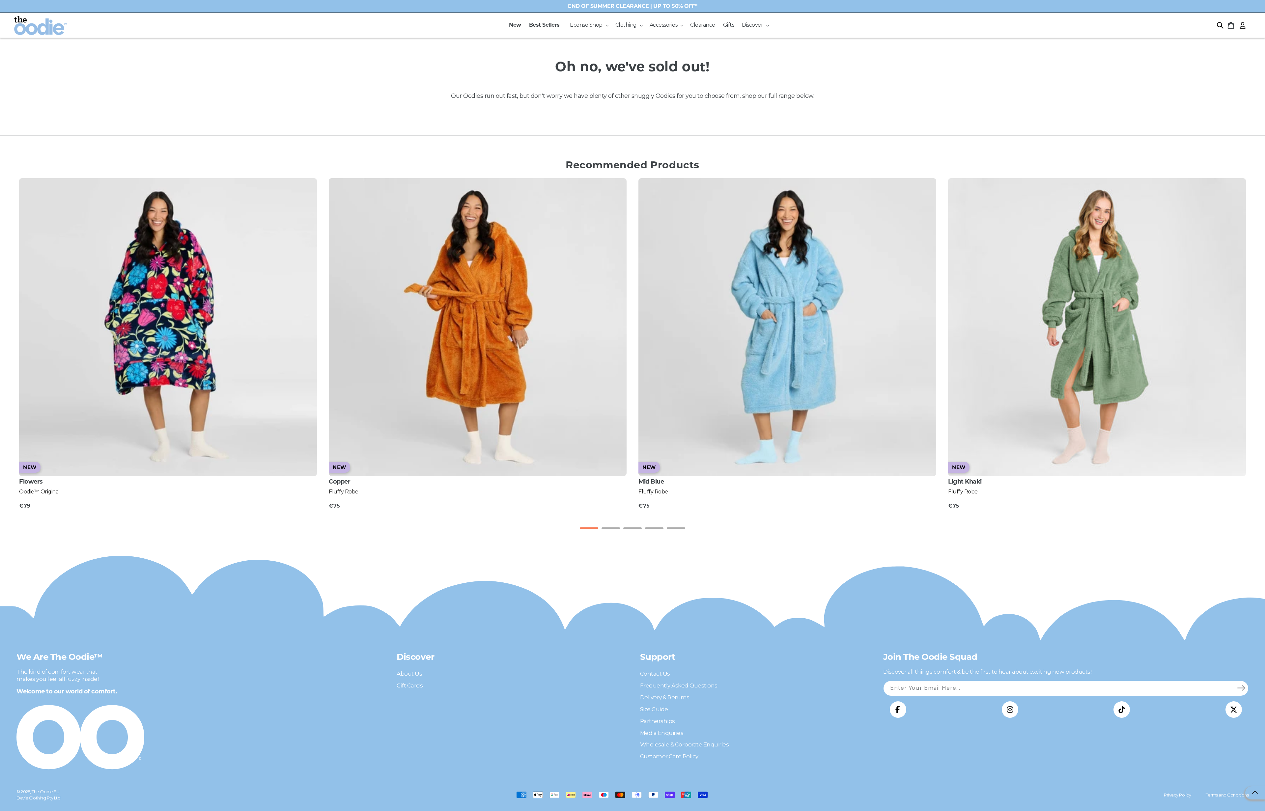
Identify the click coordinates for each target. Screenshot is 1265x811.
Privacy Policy (1177, 794)
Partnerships (657, 721)
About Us (409, 673)
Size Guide (654, 709)
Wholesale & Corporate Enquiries (684, 744)
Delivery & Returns (664, 697)
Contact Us (655, 673)
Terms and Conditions (1227, 794)
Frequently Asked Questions (678, 685)
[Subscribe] (1241, 688)
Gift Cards (410, 685)
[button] (588, 25)
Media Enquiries (662, 733)
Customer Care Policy (669, 756)
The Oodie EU (45, 791)
